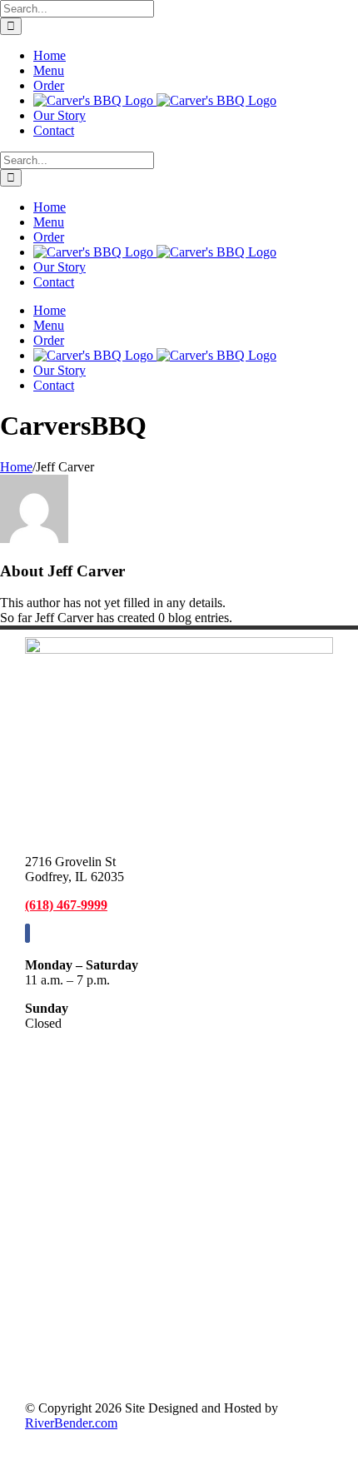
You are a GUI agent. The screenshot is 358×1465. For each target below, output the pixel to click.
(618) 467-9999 (66, 905)
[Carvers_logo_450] (179, 649)
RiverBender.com (71, 1423)
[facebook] (27, 933)
